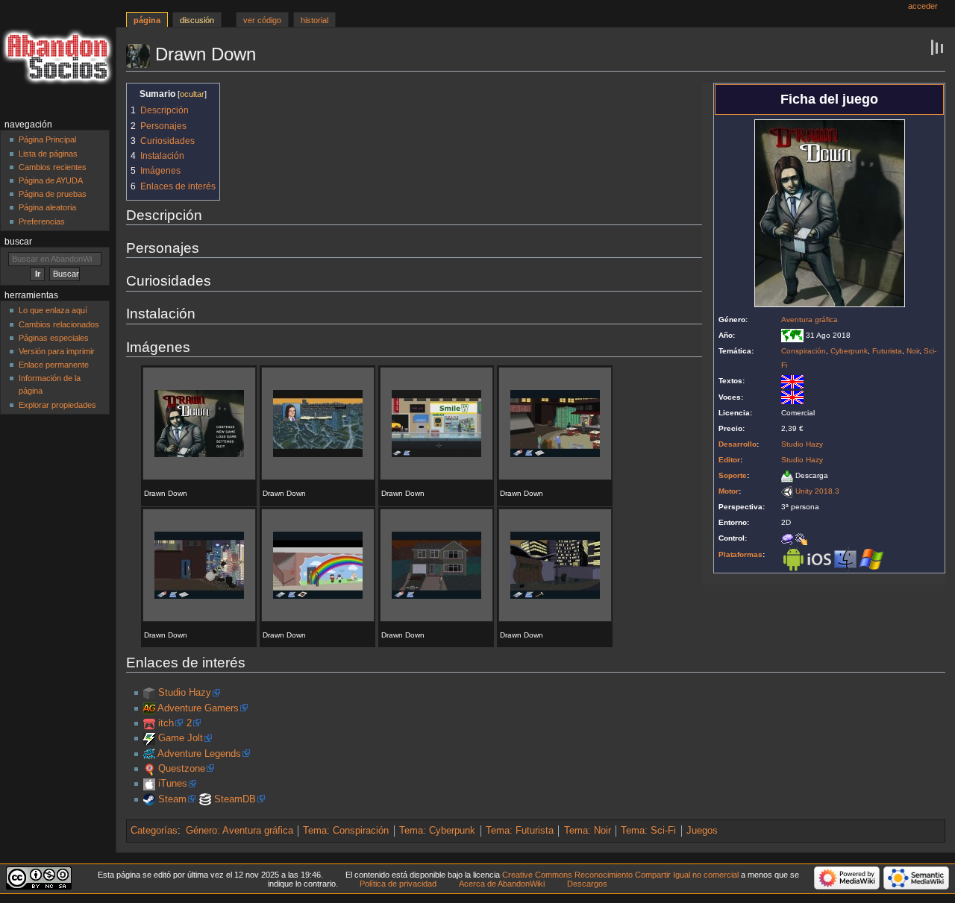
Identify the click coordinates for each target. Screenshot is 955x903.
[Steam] (149, 799)
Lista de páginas (48, 153)
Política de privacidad (398, 883)
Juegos (702, 830)
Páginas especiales (54, 337)
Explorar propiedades (57, 404)
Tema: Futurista (520, 830)
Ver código (262, 20)
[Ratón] (787, 538)
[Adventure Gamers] (149, 708)
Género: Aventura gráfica (239, 830)
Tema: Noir (587, 830)
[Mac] (845, 558)
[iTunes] (149, 783)
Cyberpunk (849, 351)
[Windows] (871, 558)
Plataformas (740, 554)
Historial (314, 20)
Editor (729, 460)
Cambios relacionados (59, 324)
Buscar (18, 241)
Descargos (587, 883)
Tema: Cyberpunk (437, 830)
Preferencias (42, 221)
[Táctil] (801, 538)
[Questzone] (149, 769)
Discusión (197, 20)
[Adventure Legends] (149, 754)
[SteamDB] (205, 799)
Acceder (923, 5)
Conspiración (803, 351)
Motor (728, 491)
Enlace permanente (54, 364)
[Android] (793, 558)
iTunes (172, 783)
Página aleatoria (47, 207)
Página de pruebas (53, 193)
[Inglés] (792, 381)
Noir (913, 351)
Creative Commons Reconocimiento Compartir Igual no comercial (620, 874)
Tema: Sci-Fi (648, 830)
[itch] (149, 723)
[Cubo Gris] (149, 693)
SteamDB (235, 799)
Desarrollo (737, 444)
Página (147, 20)
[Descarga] (787, 475)
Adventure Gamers (198, 708)
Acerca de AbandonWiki (502, 883)
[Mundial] (792, 335)
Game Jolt (180, 738)
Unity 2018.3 (817, 491)
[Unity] (787, 491)
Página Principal (47, 139)
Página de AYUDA (51, 180)
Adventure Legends (199, 754)
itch (166, 723)
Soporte (732, 475)
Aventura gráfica (809, 319)
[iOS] (819, 558)
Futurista (887, 351)
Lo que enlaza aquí (53, 310)
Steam (172, 799)
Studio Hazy (802, 444)
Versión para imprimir (57, 351)
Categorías (154, 830)
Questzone (181, 769)
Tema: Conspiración (346, 830)
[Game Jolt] (149, 738)
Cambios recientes (53, 167)
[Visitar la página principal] (58, 58)
